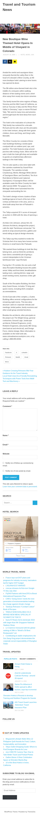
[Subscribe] (14, 62)
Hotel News (25, 55)
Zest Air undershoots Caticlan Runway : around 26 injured (25, 675)
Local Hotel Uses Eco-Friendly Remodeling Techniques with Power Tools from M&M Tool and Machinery (20, 378)
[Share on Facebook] (5, 62)
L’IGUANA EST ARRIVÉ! (15, 586)
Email (5, 445)
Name (6, 435)
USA (32, 55)
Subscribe (9, 797)
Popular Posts (10, 659)
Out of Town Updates (17, 733)
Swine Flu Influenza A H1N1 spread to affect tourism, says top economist (25, 687)
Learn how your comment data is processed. (20, 486)
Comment (7, 406)
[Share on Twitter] (10, 62)
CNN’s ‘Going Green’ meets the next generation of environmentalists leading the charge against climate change (18, 601)
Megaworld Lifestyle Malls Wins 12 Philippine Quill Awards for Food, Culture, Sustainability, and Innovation (19, 741)
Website (6, 454)
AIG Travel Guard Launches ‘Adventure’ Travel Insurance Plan (26, 704)
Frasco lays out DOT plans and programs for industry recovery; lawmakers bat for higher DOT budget (19, 580)
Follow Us (9, 719)
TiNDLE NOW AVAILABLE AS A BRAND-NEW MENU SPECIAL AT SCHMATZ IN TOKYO (17, 614)
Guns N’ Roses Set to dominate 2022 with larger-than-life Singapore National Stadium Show (19, 622)
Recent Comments (28, 659)
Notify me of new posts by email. (18, 471)
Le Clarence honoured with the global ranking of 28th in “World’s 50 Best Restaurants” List (19, 630)
